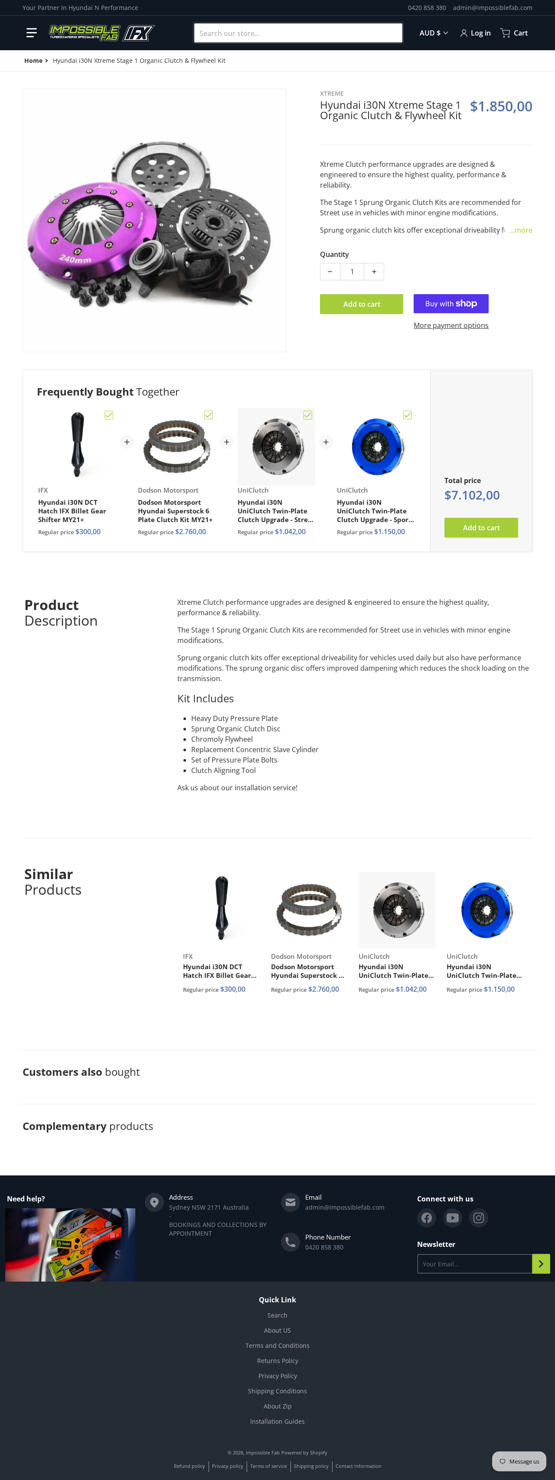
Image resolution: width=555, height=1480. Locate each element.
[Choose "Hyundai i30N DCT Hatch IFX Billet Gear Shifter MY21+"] (108, 415)
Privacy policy (227, 1466)
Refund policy (189, 1466)
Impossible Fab (263, 1452)
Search (277, 1315)
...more (520, 230)
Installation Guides (277, 1421)
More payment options (451, 325)
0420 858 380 (427, 7)
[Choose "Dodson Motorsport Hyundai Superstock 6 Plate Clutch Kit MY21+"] (208, 415)
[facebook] (426, 1217)
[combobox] (298, 32)
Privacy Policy (277, 1376)
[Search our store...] (392, 32)
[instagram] (478, 1217)
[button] (32, 33)
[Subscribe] (541, 1264)
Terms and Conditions (277, 1345)
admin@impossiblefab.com (492, 7)
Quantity (334, 254)
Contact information (359, 1466)
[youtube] (452, 1217)
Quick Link (277, 1299)
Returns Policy (277, 1361)
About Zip (278, 1406)
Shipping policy (311, 1466)
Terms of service (268, 1466)
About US (277, 1330)
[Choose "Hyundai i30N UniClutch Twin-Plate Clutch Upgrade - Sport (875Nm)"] (407, 415)
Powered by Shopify (304, 1452)
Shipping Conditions (277, 1391)
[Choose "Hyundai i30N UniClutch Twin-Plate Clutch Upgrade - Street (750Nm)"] (308, 415)
